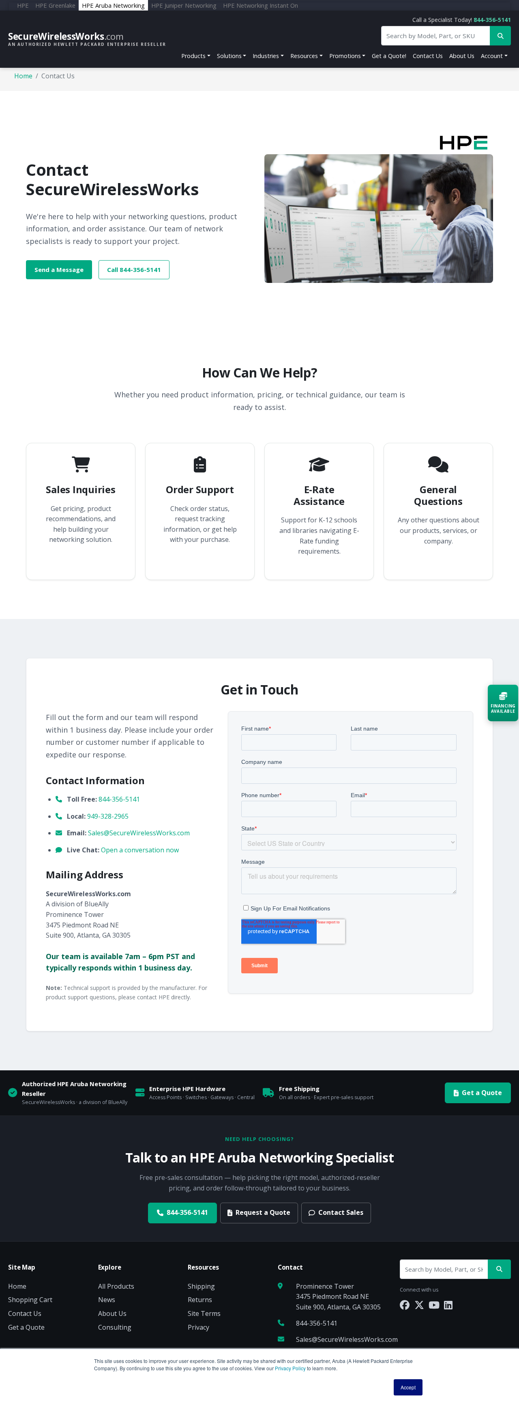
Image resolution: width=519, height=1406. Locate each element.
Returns (200, 1299)
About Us (461, 56)
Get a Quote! (389, 56)
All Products (116, 1286)
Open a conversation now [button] (140, 849)
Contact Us (428, 56)
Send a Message (59, 269)
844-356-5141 (492, 20)
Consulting (114, 1327)
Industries (266, 56)
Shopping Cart (30, 1299)
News (106, 1299)
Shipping (201, 1286)
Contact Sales (340, 1212)
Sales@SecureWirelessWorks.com (139, 832)
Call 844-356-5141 (134, 269)
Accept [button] (408, 1387)
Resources (304, 56)
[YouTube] (434, 1304)
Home (23, 75)
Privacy (198, 1327)
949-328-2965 (108, 816)
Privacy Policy (290, 1368)
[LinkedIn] (448, 1304)
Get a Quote (482, 1092)
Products (193, 56)
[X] (419, 1304)
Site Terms (204, 1313)
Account (492, 56)
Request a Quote (263, 1212)
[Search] (499, 1269)
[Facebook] (405, 1304)
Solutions (229, 56)
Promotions (345, 56)
